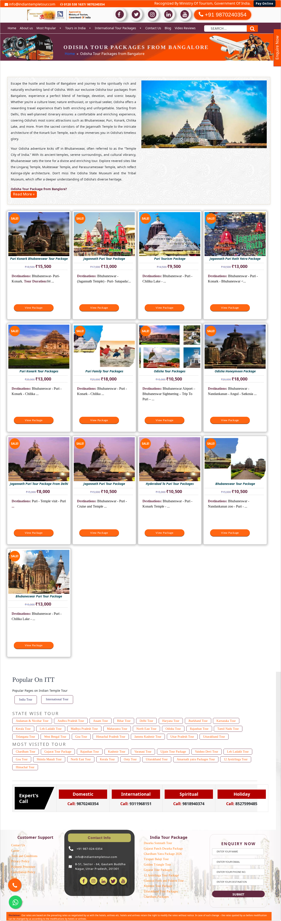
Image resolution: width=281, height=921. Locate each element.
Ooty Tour (130, 759)
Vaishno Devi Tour (206, 751)
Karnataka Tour (226, 721)
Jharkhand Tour (198, 721)
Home (12, 28)
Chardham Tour (25, 751)
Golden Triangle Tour (157, 864)
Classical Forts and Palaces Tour (164, 880)
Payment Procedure (23, 866)
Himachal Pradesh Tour (110, 736)
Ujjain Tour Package (173, 751)
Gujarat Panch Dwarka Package (163, 848)
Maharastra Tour (117, 728)
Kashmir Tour (116, 751)
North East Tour (146, 728)
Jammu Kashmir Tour (147, 736)
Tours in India (75, 28)
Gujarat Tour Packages (158, 870)
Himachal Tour (25, 767)
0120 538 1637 (74, 4)
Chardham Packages (156, 896)
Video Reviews (185, 28)
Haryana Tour (170, 721)
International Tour (57, 699)
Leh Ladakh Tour (238, 751)
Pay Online (264, 3)
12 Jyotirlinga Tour (236, 759)
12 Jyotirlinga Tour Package (161, 875)
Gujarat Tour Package (57, 751)
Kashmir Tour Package (158, 886)
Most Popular (46, 28)
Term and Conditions (24, 856)
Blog (168, 28)
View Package (34, 307)
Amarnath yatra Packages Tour (196, 759)
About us (26, 28)
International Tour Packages (115, 28)
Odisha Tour (173, 728)
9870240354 (95, 4)
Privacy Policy (20, 861)
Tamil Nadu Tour (228, 728)
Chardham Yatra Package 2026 (163, 853)
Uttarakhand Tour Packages (161, 891)
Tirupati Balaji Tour (156, 859)
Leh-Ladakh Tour (51, 728)
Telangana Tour (25, 736)
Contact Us (153, 28)
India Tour (25, 699)
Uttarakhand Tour (214, 736)
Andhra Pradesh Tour (71, 721)
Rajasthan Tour (199, 728)
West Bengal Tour (55, 736)
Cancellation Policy (23, 872)
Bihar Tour (124, 721)
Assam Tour (100, 721)
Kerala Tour (23, 728)
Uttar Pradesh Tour (182, 736)
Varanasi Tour (142, 751)
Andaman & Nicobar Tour (32, 721)
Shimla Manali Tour (49, 759)
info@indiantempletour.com (31, 4)
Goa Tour (81, 736)
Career (15, 850)
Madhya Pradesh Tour (84, 728)
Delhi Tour (146, 721)
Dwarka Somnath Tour (158, 843)
